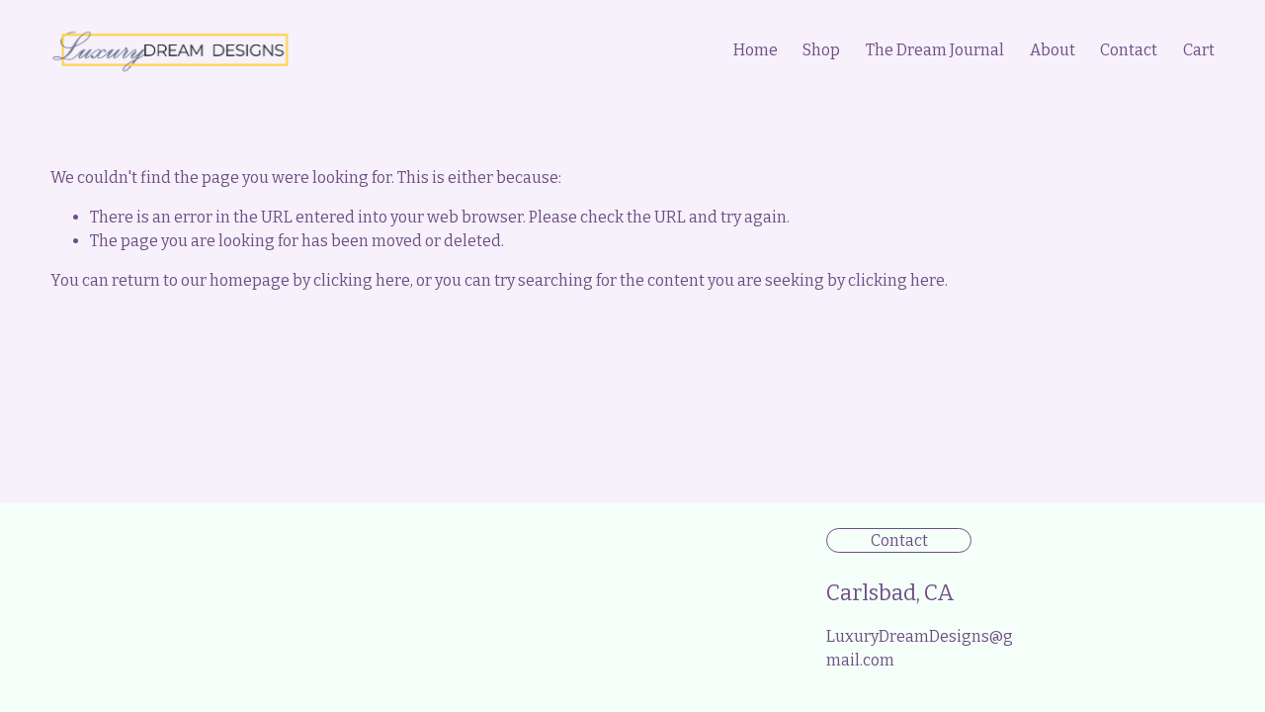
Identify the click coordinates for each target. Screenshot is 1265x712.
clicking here (361, 280)
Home (755, 50)
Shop (821, 50)
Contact (1128, 50)
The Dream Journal (935, 50)
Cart (1199, 50)
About (1052, 50)
